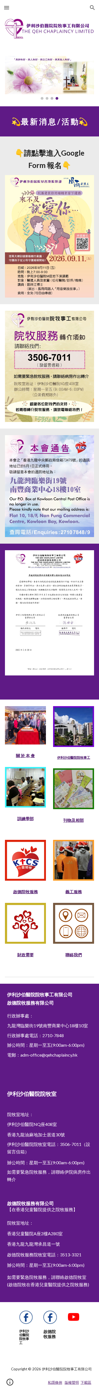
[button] (6, 7)
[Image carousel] (49, 78)
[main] (49, 121)
